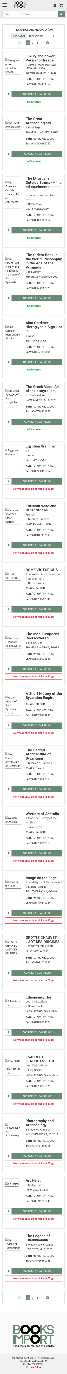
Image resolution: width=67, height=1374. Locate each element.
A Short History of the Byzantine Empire (44, 695)
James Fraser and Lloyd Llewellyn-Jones (41, 66)
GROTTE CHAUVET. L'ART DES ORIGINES (43, 939)
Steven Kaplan (36, 1006)
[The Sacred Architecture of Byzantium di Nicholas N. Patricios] (13, 758)
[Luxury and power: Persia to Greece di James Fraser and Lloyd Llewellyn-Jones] (13, 64)
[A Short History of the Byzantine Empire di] (13, 703)
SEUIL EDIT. (32, 951)
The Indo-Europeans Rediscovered (42, 636)
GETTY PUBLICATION (38, 208)
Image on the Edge (44, 880)
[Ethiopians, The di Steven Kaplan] (13, 1001)
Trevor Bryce (35, 827)
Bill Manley (34, 271)
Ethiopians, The (38, 999)
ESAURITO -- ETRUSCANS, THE (40, 1061)
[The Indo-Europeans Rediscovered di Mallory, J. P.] (13, 639)
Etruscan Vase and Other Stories (41, 510)
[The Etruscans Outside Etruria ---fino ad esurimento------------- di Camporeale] (13, 192)
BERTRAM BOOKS (36, 340)
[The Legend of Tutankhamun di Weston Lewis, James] (13, 1241)
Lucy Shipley (35, 1070)
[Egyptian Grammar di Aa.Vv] (13, 450)
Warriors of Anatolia (42, 818)
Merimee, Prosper (38, 519)
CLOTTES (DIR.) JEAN (40, 946)
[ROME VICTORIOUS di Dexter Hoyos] (13, 573)
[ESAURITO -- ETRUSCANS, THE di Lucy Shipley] (13, 1064)
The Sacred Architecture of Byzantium (38, 754)
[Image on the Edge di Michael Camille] (13, 881)
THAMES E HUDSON (37, 132)
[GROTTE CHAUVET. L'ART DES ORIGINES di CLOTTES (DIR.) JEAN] (13, 945)
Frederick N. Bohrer (39, 1129)
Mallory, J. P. (35, 642)
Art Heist (33, 1180)
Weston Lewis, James (41, 1244)
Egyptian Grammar (41, 448)
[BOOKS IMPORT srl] (20, 5)
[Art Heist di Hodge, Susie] (11, 1182)
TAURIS (30, 587)
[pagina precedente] (19, 42)
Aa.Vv (31, 335)
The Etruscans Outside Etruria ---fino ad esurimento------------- (44, 188)
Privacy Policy (33, 1367)
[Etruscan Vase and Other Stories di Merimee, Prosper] (13, 513)
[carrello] (61, 5)
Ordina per (19, 36)
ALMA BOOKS (34, 523)
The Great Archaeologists (38, 121)
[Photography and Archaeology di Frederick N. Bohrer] (13, 1128)
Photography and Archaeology (40, 1123)
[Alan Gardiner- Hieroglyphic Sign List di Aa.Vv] (13, 330)
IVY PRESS (32, 1189)
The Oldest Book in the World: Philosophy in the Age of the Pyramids (44, 261)
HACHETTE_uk (34, 1249)
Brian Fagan (34, 127)
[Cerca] (61, 14)
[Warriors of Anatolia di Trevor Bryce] (13, 817)
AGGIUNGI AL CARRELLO (37, 94)
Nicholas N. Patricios (40, 763)
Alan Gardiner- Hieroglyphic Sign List (44, 327)
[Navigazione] (4, 6)
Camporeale (35, 204)
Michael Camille (37, 886)
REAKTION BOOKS (36, 891)
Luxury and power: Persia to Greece (41, 58)
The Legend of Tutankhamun (38, 1238)
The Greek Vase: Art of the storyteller (43, 389)
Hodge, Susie (35, 1185)
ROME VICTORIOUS (43, 574)
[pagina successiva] (47, 42)
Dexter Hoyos (36, 583)
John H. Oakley (36, 395)
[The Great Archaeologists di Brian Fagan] (13, 122)
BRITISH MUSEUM (36, 72)
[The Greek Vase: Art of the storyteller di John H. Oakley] (13, 394)
